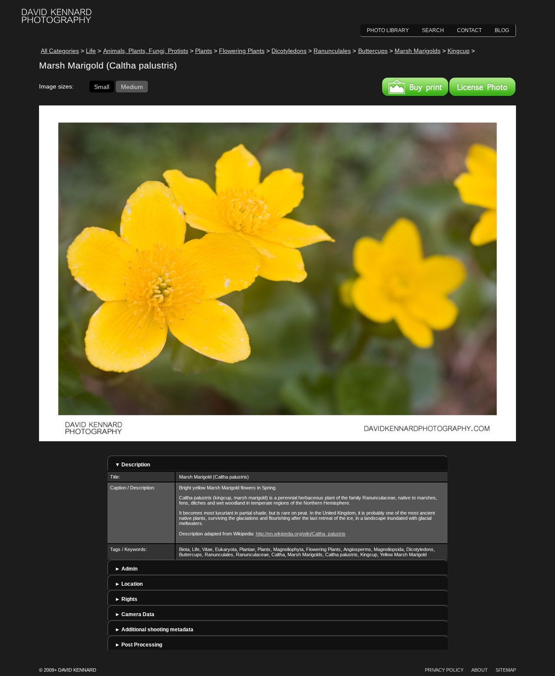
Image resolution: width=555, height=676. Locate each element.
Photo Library (388, 30)
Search (433, 30)
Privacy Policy (444, 670)
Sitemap (506, 670)
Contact (469, 30)
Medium (132, 86)
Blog (502, 30)
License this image (482, 87)
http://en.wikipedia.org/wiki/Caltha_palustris (301, 533)
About (479, 670)
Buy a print (415, 87)
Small (101, 86)
